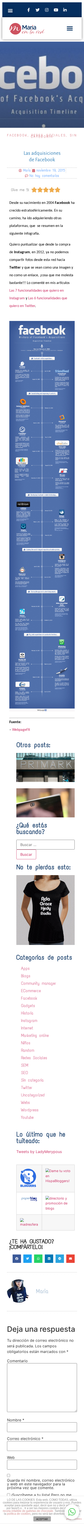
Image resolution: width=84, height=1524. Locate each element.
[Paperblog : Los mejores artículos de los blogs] (29, 1201)
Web (11, 1457)
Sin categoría (32, 1080)
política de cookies (19, 1513)
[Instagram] (47, 10)
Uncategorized (33, 1095)
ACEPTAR (42, 1519)
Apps (25, 968)
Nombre (15, 1420)
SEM (24, 1065)
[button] (10, 10)
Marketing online (35, 1035)
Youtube (27, 1117)
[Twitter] (38, 10)
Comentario (17, 1361)
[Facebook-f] (28, 10)
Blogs (25, 975)
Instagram (29, 1020)
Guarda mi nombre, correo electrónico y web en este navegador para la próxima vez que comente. (41, 1484)
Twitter (26, 1087)
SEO (24, 1072)
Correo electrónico (25, 1438)
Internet (27, 1028)
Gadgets (28, 1005)
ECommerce (31, 990)
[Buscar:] (45, 845)
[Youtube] (56, 10)
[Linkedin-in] (65, 10)
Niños (25, 1042)
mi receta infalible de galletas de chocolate (40, 1510)
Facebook (17, 135)
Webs (25, 1102)
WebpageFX (21, 730)
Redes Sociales (34, 1057)
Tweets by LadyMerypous (39, 1151)
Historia (27, 1013)
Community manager (38, 983)
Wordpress (29, 1110)
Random (27, 1050)
